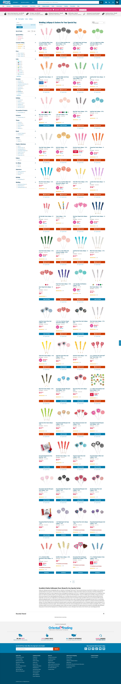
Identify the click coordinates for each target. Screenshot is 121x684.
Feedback (120, 343)
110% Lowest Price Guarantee (54, 664)
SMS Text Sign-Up (19, 669)
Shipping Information (37, 665)
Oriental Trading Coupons (21, 665)
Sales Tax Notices (36, 671)
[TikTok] (96, 648)
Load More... (19, 76)
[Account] (113, 2)
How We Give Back (51, 659)
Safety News (68, 662)
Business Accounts (19, 660)
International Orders (37, 669)
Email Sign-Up (19, 667)
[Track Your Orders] (106, 2)
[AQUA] (64, 112)
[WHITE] (95, 284)
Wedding (20, 27)
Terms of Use (68, 659)
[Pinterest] (93, 648)
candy (97, 590)
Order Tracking (36, 660)
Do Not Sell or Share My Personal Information (75, 664)
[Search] (101, 2)
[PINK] (47, 112)
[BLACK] (46, 112)
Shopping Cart (36, 667)
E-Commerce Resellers (70, 665)
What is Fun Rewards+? (20, 671)
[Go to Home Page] (16, 19)
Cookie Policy (69, 667)
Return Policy (35, 664)
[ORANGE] (59, 112)
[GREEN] (49, 112)
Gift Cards (18, 664)
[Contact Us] (109, 2)
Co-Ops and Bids (19, 659)
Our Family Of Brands (52, 667)
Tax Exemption (36, 672)
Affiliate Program (51, 662)
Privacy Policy (69, 657)
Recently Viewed (21, 614)
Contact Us (35, 657)
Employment (50, 660)
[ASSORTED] (93, 284)
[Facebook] (86, 648)
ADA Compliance (36, 674)
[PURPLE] (99, 284)
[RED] (46, 284)
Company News (51, 669)
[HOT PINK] (42, 112)
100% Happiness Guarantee (53, 665)
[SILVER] (44, 112)
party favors (76, 593)
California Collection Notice (71, 660)
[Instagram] (104, 648)
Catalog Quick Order (20, 657)
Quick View (47, 57)
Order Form (35, 662)
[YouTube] (100, 648)
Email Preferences (36, 676)
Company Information (52, 657)
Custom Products (94, 657)
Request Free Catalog (20, 662)
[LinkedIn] (89, 648)
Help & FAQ (35, 659)
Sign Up (56, 649)
